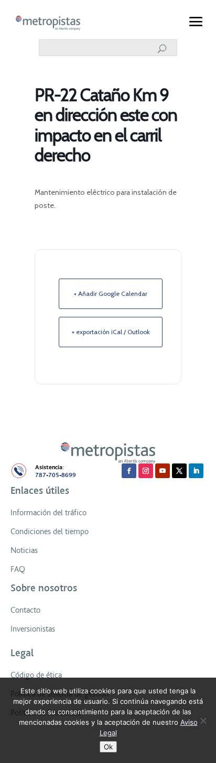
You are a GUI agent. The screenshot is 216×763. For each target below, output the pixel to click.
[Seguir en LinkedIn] (196, 470)
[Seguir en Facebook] (129, 470)
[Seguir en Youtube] (162, 470)
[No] (203, 720)
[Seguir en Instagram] (145, 470)
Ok (108, 747)
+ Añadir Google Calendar (110, 293)
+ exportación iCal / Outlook (111, 332)
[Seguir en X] (179, 470)
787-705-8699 (55, 475)
